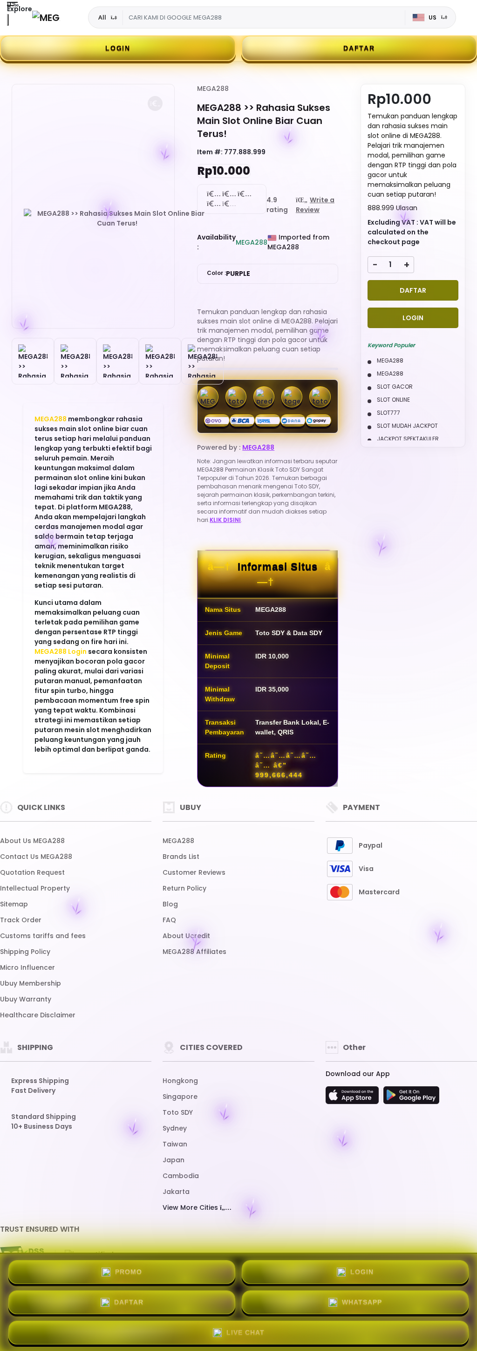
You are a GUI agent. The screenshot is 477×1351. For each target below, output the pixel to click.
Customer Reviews (194, 872)
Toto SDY (178, 1112)
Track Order (20, 920)
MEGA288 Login (60, 651)
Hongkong (180, 1080)
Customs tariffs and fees (43, 935)
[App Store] (354, 1098)
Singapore (180, 1096)
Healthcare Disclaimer (37, 1015)
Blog (170, 904)
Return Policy (184, 888)
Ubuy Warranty (25, 999)
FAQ (169, 920)
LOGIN (117, 48)
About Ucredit (186, 935)
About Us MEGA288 (32, 840)
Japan (173, 1160)
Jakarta (176, 1191)
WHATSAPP (362, 1302)
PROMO (128, 1272)
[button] (155, 103)
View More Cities (191, 1207)
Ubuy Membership (30, 983)
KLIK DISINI (225, 520)
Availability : (216, 242)
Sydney (175, 1128)
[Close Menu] (8, 20)
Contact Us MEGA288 (36, 856)
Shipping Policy (25, 951)
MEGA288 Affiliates (194, 951)
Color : (228, 273)
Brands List (181, 856)
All (102, 17)
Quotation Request (32, 872)
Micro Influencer (27, 967)
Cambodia (181, 1175)
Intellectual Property (35, 888)
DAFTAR (359, 48)
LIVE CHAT (245, 1332)
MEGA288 (50, 419)
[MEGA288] (46, 17)
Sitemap (14, 904)
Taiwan (175, 1144)
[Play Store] (411, 1098)
